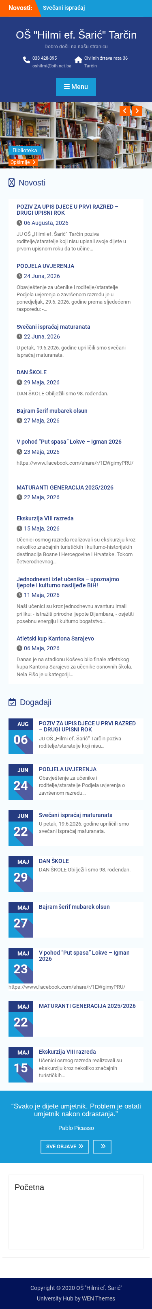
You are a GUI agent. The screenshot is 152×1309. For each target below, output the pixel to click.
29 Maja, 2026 (42, 382)
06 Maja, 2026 (42, 648)
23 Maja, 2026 (42, 452)
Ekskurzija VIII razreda (45, 518)
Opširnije (20, 162)
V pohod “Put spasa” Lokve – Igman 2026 (69, 441)
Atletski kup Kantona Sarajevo (55, 638)
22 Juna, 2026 (42, 336)
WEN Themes (98, 1298)
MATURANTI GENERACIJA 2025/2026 (65, 487)
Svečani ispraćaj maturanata (53, 326)
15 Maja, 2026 (42, 528)
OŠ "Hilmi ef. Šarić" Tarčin (76, 35)
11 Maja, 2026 (42, 595)
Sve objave (61, 1146)
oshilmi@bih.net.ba (51, 66)
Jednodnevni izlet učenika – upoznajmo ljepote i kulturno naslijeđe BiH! (68, 582)
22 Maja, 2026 (42, 497)
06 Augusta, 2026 (46, 223)
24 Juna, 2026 (42, 276)
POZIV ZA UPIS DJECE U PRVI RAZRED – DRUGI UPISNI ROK (67, 209)
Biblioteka (25, 150)
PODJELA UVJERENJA (45, 266)
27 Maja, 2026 (42, 420)
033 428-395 (44, 58)
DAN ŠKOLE (32, 372)
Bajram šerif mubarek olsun (52, 411)
